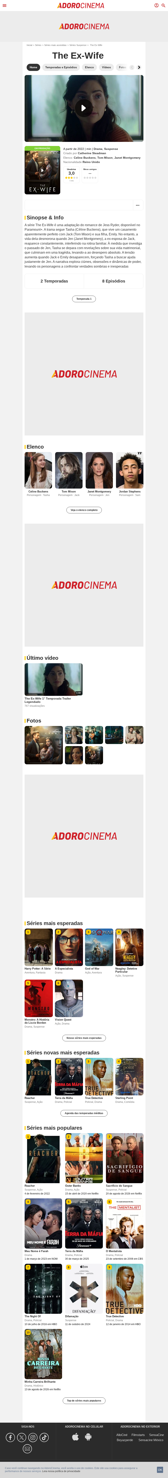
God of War (92, 968)
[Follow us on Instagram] (33, 1437)
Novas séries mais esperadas (84, 1038)
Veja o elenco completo (84, 510)
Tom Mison (105, 157)
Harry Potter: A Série (38, 968)
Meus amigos (90, 169)
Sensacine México (150, 1440)
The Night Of (33, 1316)
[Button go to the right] (138, 67)
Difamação (71, 1316)
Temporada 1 (84, 298)
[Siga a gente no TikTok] (45, 1437)
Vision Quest (63, 1019)
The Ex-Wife (78, 55)
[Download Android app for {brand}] (90, 1436)
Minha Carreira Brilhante (40, 1381)
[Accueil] (80, 5)
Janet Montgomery (127, 157)
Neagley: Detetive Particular (126, 970)
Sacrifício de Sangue (119, 1185)
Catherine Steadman (92, 153)
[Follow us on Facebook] (11, 1437)
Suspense (111, 148)
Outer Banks (73, 1185)
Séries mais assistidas (55, 45)
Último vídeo (42, 658)
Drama (98, 148)
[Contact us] (28, 1448)
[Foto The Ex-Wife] (44, 745)
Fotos (34, 721)
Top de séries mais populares (84, 1400)
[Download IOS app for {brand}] (78, 1436)
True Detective (94, 1098)
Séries (38, 45)
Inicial (29, 45)
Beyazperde (125, 1440)
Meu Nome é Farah (36, 1251)
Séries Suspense (77, 45)
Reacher (30, 1098)
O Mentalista (114, 1251)
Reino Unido (91, 162)
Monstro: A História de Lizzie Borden (37, 1021)
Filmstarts (138, 1435)
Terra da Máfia (64, 1098)
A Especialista (64, 968)
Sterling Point (124, 1098)
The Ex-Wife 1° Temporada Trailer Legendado (48, 700)
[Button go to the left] (131, 67)
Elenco (35, 447)
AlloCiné (121, 1435)
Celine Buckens (85, 157)
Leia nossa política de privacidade (61, 1471)
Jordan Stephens (130, 491)
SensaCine (156, 1435)
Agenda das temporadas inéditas (84, 1113)
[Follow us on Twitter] (22, 1437)
